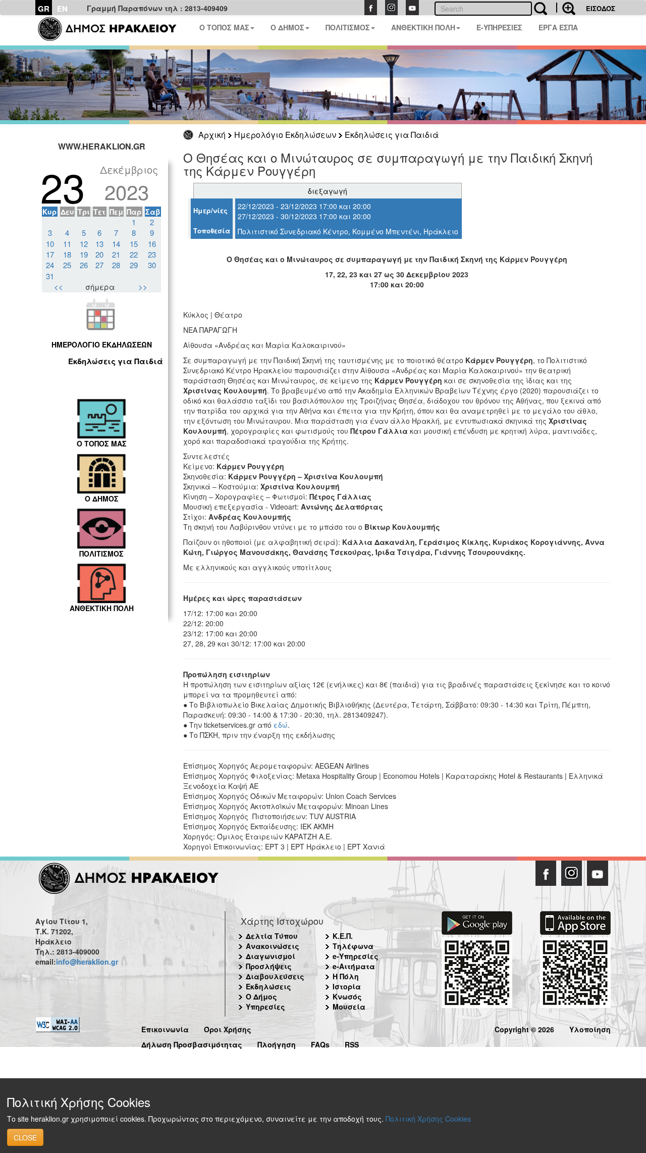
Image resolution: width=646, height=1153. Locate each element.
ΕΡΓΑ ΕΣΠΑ (558, 27)
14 (116, 243)
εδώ (281, 725)
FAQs (320, 1043)
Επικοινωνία (165, 1028)
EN (62, 8)
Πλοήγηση (276, 1043)
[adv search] (565, 8)
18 (67, 254)
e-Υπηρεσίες (356, 956)
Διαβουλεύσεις (275, 976)
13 (99, 243)
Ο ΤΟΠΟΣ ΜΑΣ (224, 27)
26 (84, 265)
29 (134, 265)
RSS (352, 1043)
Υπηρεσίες (265, 1006)
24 (50, 265)
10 (50, 243)
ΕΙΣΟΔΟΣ (600, 8)
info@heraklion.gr (87, 962)
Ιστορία (347, 986)
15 (134, 243)
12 (84, 243)
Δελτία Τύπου (272, 936)
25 (67, 265)
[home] (113, 30)
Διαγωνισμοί (270, 956)
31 (50, 276)
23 (152, 254)
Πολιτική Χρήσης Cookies (428, 1119)
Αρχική (212, 134)
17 (50, 254)
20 (99, 254)
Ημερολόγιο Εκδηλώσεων (285, 134)
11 (67, 243)
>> (142, 286)
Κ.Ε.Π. (343, 936)
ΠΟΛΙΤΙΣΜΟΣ (348, 27)
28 (116, 265)
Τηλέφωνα (353, 946)
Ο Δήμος (261, 996)
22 (134, 254)
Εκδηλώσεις (268, 986)
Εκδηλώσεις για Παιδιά (392, 134)
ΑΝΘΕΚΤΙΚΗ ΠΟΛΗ (423, 27)
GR (43, 8)
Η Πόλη (346, 976)
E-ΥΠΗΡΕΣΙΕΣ (499, 27)
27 (99, 265)
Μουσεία (349, 1006)
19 (84, 254)
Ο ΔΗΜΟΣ (287, 27)
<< (58, 286)
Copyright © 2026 (524, 1028)
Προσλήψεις (269, 966)
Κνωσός (347, 996)
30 (152, 265)
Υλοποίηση (590, 1028)
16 (152, 243)
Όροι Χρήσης (227, 1028)
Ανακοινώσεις (272, 946)
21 (116, 254)
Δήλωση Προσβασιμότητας (191, 1043)
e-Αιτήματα (354, 966)
